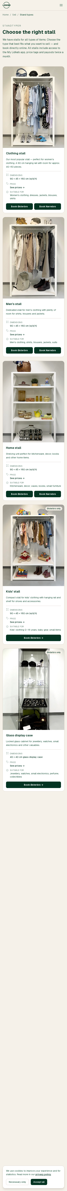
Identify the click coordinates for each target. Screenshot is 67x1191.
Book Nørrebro (47, 206)
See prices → (17, 187)
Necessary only (17, 1182)
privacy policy (43, 1174)
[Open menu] (61, 5)
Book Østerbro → (33, 637)
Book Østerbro (19, 206)
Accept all (39, 1182)
